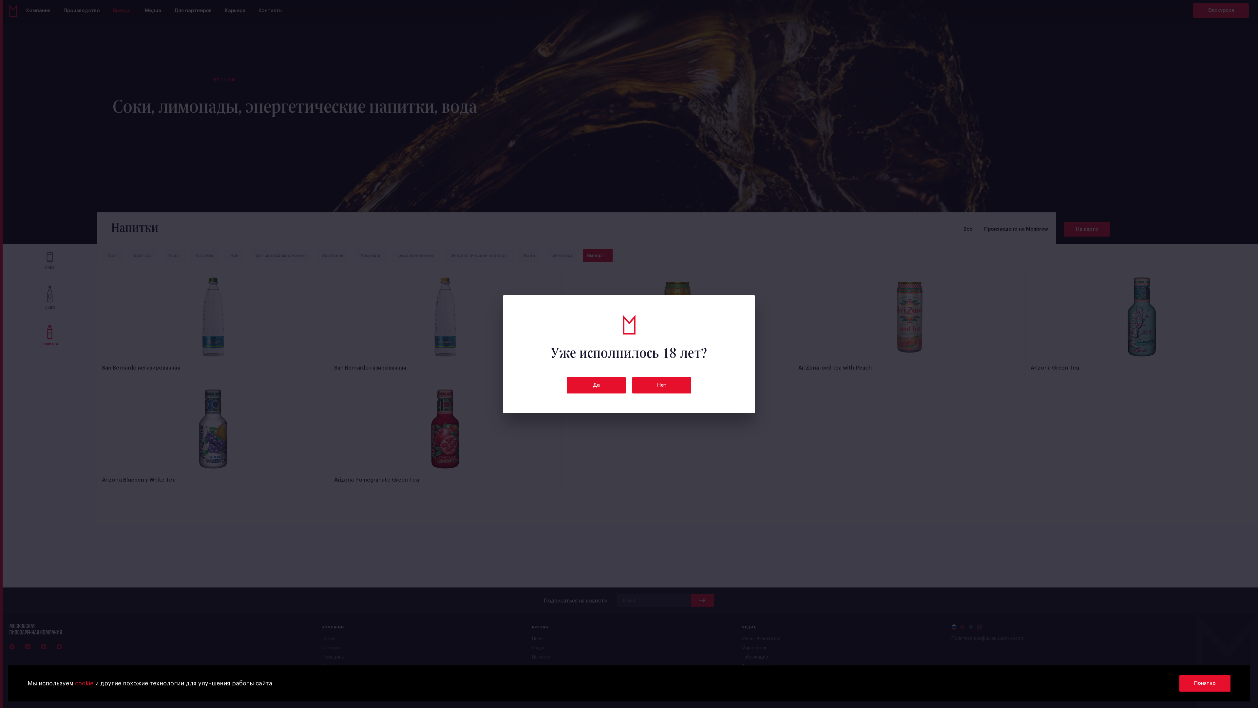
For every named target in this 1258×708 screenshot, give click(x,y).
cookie (84, 683)
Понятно (1205, 683)
